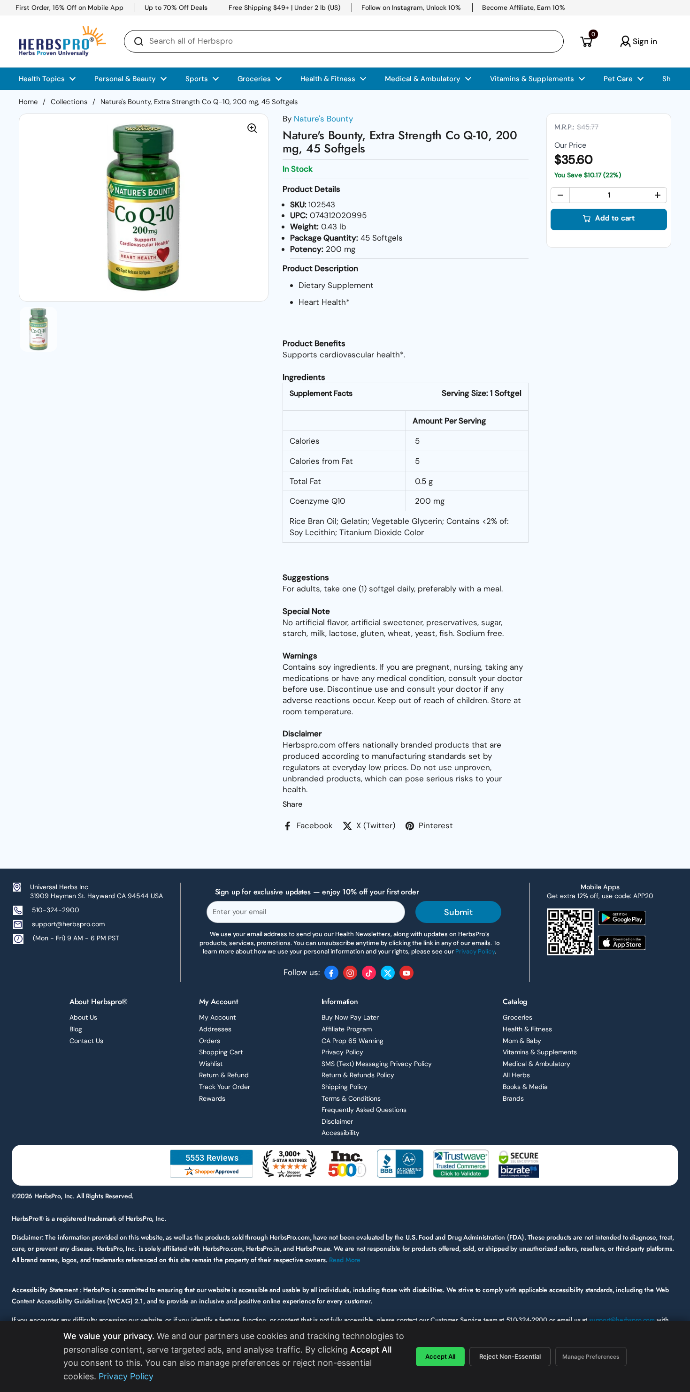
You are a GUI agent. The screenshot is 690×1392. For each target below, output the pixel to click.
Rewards (212, 1098)
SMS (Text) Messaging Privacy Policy (377, 1063)
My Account (217, 1017)
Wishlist (210, 1063)
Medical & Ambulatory (536, 1063)
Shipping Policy (345, 1086)
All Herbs (516, 1075)
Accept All (440, 1356)
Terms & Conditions (351, 1098)
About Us (83, 1017)
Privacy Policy (342, 1052)
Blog (75, 1029)
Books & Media (525, 1086)
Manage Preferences (591, 1356)
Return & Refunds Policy (358, 1075)
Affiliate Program (347, 1029)
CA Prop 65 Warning (352, 1040)
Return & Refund (224, 1075)
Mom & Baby (522, 1040)
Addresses (215, 1029)
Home (28, 101)
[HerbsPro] (62, 41)
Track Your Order (224, 1086)
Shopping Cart (221, 1052)
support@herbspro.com (68, 924)
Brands (513, 1098)
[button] (586, 41)
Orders (209, 1040)
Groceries (517, 1017)
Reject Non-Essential (510, 1356)
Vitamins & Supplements (540, 1052)
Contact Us (86, 1040)
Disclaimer (337, 1121)
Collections (69, 101)
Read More (344, 1259)
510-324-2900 (55, 910)
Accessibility (341, 1132)
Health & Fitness (527, 1029)
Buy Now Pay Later (350, 1017)
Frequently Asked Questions (364, 1109)
